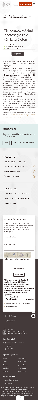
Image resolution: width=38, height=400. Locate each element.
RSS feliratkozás (10, 316)
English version (10, 321)
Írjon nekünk (9, 349)
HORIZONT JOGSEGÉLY (25, 4)
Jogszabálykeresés (11, 380)
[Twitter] (20, 61)
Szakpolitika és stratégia (18, 194)
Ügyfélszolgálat (12, 176)
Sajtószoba (10, 203)
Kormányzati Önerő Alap (16, 162)
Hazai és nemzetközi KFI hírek (17, 18)
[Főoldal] (10, 4)
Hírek (4, 18)
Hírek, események (25, 16)
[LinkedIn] (25, 61)
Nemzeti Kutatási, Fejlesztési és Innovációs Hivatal (16, 331)
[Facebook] (15, 61)
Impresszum (9, 383)
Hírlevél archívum (12, 307)
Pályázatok (9, 157)
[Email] (10, 61)
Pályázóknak (13, 16)
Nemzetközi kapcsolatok (17, 198)
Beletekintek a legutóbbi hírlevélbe (18, 303)
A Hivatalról (11, 189)
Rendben (20, 398)
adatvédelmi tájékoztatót (13, 298)
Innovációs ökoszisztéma (16, 167)
